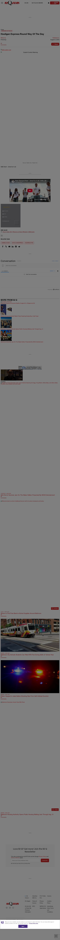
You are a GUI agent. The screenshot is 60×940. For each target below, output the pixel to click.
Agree (23, 926)
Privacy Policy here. (33, 923)
